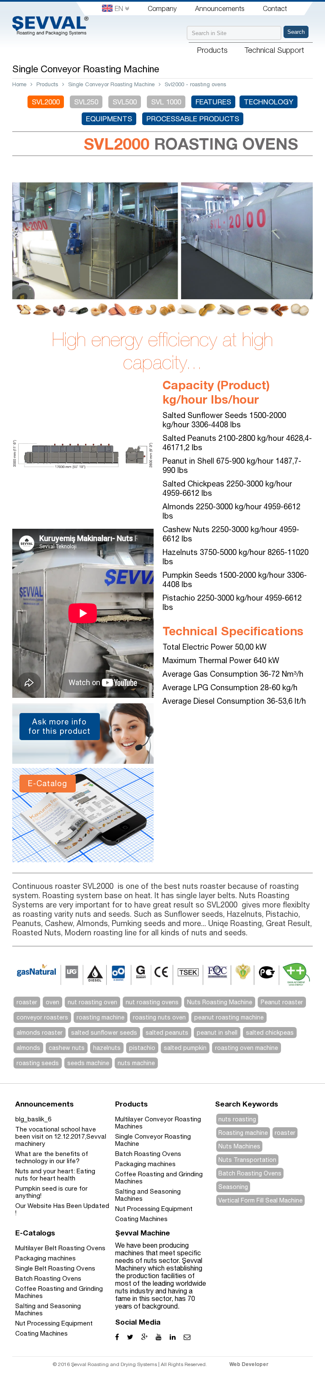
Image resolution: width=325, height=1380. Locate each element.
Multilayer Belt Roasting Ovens (60, 1248)
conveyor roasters (42, 1017)
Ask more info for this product (59, 726)
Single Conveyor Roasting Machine (111, 84)
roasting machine (100, 1017)
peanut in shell (217, 1032)
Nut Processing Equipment (154, 1208)
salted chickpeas (270, 1032)
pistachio (142, 1047)
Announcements (219, 8)
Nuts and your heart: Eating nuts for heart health (55, 1174)
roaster (27, 1002)
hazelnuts (107, 1047)
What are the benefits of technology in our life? (51, 1157)
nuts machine (136, 1063)
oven (52, 1002)
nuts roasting (237, 1119)
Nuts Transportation (247, 1159)
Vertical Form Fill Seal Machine (260, 1200)
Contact (275, 8)
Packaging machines (145, 1163)
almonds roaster (40, 1032)
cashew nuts (67, 1047)
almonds (28, 1047)
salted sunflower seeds (104, 1032)
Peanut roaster (282, 1002)
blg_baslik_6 (33, 1119)
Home (19, 84)
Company (162, 8)
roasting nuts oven (159, 1017)
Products (47, 84)
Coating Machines (141, 1218)
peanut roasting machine (229, 1017)
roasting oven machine (246, 1047)
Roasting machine (243, 1132)
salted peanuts (167, 1032)
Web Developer (249, 1364)
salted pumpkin (185, 1047)
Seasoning (233, 1186)
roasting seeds (38, 1063)
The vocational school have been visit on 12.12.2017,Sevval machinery (60, 1136)
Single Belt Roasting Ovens (55, 1268)
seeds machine (88, 1063)
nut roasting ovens (152, 1002)
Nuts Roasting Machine (219, 1002)
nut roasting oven (92, 1002)
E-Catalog (47, 783)
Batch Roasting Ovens (148, 1153)
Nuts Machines (239, 1146)
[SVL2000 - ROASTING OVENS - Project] (83, 525)
